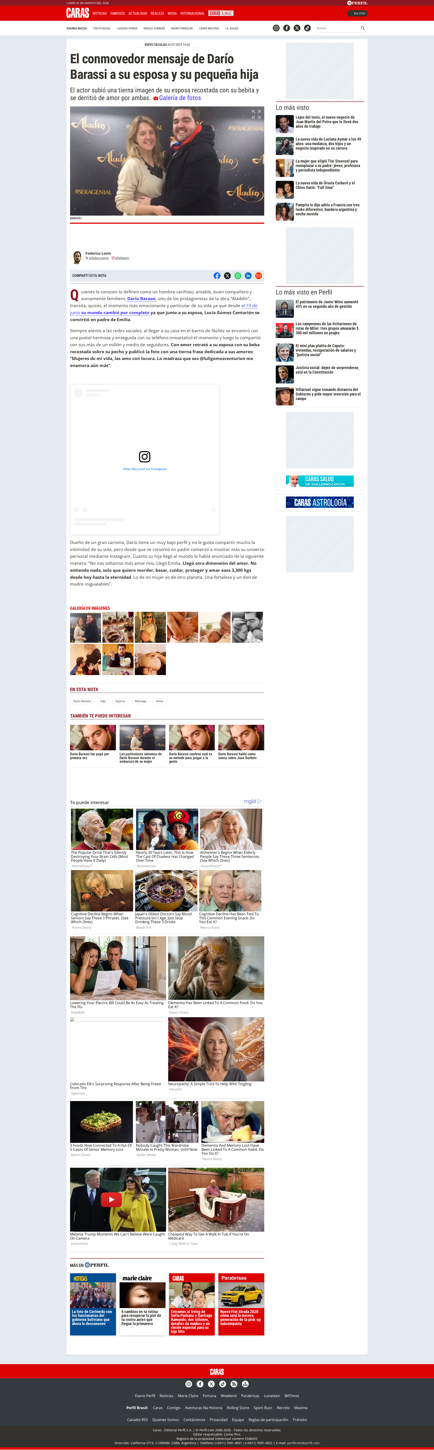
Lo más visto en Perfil (304, 292)
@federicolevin (99, 258)
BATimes (292, 1395)
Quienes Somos (165, 1419)
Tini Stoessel (102, 28)
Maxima (301, 1407)
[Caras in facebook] (286, 28)
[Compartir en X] (227, 275)
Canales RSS (137, 1419)
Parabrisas (250, 1395)
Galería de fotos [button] (180, 98)
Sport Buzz (263, 1407)
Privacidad (219, 1419)
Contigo (173, 1407)
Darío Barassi (82, 701)
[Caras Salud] (320, 485)
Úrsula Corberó (154, 28)
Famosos (117, 13)
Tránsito (300, 1419)
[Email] (258, 275)
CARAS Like (221, 12)
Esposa (120, 701)
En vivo (359, 13)
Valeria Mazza (76, 28)
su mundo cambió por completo (115, 312)
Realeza (157, 13)
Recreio (283, 1407)
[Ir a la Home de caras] (77, 16)
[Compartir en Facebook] (217, 275)
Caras (158, 1407)
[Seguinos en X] (297, 28)
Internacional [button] (192, 13)
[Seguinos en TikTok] (307, 28)
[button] (167, 165)
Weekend (229, 1395)
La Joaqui (231, 28)
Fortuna (209, 1395)
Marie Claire (188, 1395)
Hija (103, 701)
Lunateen (272, 1395)
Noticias (100, 13)
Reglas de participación (268, 1419)
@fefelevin (122, 258)
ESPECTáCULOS (156, 45)
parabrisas (241, 1279)
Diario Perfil (145, 1395)
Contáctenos (194, 1419)
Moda (172, 13)
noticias (93, 1279)
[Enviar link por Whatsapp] (237, 275)
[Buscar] (363, 28)
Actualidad (137, 13)
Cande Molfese (209, 28)
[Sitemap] (245, 1384)
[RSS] (234, 1384)
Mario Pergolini (182, 28)
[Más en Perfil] (97, 1265)
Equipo (238, 1419)
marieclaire (142, 1279)
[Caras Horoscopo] (320, 506)
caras (192, 1279)
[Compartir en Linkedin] (248, 275)
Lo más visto (292, 107)
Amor (159, 701)
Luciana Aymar (127, 28)
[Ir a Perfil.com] (357, 3)
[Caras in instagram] (276, 28)
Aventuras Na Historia (203, 1407)
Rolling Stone (238, 1407)
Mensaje (140, 701)
